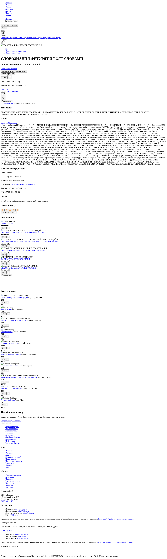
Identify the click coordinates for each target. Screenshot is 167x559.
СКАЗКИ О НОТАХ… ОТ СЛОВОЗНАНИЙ (18, 268)
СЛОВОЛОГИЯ (7, 224)
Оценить (14, 91)
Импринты (13, 38)
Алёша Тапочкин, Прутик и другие (14, 320)
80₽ (3, 325)
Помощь (8, 19)
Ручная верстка (11, 431)
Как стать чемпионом (9, 343)
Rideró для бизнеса (12, 443)
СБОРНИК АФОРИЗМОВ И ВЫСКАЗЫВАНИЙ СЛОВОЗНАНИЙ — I (29, 241)
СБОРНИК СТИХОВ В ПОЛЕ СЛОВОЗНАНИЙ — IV (22, 232)
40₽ (3, 359)
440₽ (4, 237)
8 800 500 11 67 (7, 501)
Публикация (10, 441)
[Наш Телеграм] (6, 552)
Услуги (8, 7)
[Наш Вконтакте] (6, 550)
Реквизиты (9, 463)
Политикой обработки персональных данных (115, 519)
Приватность (10, 459)
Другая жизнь (6, 309)
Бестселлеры (22, 38)
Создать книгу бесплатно (11, 421)
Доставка (9, 487)
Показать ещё (6, 275)
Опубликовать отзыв (9, 212)
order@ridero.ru (28, 513)
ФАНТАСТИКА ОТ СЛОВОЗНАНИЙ (16, 259)
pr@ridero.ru (13, 515)
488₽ (4, 393)
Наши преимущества (13, 461)
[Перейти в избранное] (2, 41)
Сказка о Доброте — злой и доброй (14, 298)
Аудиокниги (10, 477)
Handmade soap (6, 332)
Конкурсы (9, 9)
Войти (4, 28)
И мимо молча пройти (9, 366)
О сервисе (9, 5)
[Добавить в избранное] (3, 94)
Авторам (8, 11)
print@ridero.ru (23, 511)
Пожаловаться (7, 101)
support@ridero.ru (21, 509)
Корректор (9, 435)
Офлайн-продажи (12, 427)
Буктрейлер (9, 433)
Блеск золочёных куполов (11, 354)
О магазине (9, 453)
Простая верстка (11, 429)
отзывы (10, 103)
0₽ (3, 405)
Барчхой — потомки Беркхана (12, 389)
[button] (83, 33)
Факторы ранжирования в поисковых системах (19, 377)
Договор (8, 465)
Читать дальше (6, 530)
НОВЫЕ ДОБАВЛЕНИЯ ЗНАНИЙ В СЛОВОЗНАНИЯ (23, 250)
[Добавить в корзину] (9, 77)
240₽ (4, 348)
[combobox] (83, 30)
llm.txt (7, 467)
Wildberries (31, 184)
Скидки (39, 38)
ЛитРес (24, 184)
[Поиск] (3, 33)
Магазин (8, 3)
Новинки (9, 479)
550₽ (4, 314)
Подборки (46, 38)
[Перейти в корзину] (5, 41)
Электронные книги (13, 475)
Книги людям (55, 38)
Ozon (13, 184)
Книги (8, 455)
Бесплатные (31, 38)
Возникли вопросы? (13, 457)
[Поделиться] (3, 98)
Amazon (18, 184)
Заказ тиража (10, 439)
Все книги (5, 38)
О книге (4, 103)
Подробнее (5, 89)
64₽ (3, 337)
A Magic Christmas (8, 400)
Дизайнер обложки (12, 437)
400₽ (4, 228)
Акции (8, 15)
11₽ (3, 382)
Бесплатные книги (12, 481)
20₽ (3, 302)
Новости (8, 13)
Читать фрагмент (8, 74)
